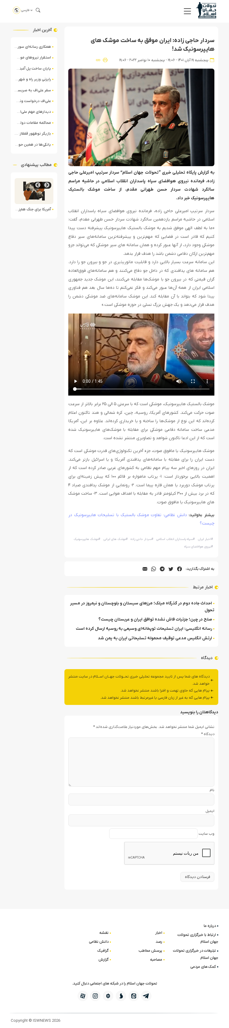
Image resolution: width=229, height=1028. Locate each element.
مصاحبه (156, 959)
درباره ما (210, 925)
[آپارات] (83, 996)
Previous (46, 185)
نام (212, 790)
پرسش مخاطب (150, 950)
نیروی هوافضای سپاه (198, 547)
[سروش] (121, 996)
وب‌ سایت (206, 833)
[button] (187, 11)
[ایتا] (134, 996)
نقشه (104, 932)
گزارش (103, 959)
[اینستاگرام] (95, 996)
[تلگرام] (146, 996)
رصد (159, 941)
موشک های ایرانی (115, 539)
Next (37, 185)
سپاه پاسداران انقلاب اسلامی (175, 539)
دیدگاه (207, 734)
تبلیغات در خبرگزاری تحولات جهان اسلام (195, 954)
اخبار (158, 932)
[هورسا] (108, 996)
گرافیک (103, 950)
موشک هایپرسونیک (87, 539)
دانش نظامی (99, 941)
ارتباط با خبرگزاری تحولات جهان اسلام (197, 938)
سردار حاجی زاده (142, 539)
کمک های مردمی (203, 966)
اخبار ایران (205, 539)
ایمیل (209, 811)
